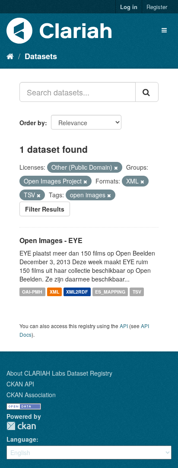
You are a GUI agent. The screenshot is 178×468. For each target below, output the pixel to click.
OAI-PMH (32, 291)
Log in (128, 7)
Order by (32, 122)
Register (156, 7)
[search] (147, 92)
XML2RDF (77, 291)
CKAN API (20, 383)
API (124, 325)
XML (54, 291)
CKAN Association (31, 394)
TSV (137, 291)
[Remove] (116, 167)
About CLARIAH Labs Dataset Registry (59, 373)
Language (21, 439)
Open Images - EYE (51, 240)
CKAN (21, 425)
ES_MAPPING (110, 291)
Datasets (41, 56)
